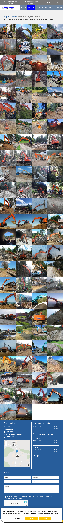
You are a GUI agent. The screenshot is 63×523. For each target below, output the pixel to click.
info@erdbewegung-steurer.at (14, 434)
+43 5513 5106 (53, 2)
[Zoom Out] (6, 444)
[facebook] (34, 456)
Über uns (30, 7)
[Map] (17, 453)
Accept (45, 518)
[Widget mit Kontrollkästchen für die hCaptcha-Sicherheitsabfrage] (16, 503)
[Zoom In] (6, 442)
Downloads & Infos (49, 7)
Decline (31, 518)
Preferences (17, 518)
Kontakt (59, 7)
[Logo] (8, 7)
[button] (17, 451)
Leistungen (38, 7)
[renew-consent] (2, 521)
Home (24, 7)
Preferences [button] (36, 514)
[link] (31, 7)
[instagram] (37, 456)
